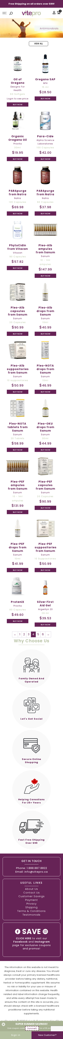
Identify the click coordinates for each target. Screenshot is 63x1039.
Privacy (31, 903)
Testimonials (32, 914)
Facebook (20, 941)
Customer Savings (31, 896)
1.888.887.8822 (37, 868)
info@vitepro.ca (36, 872)
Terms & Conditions (31, 911)
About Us (31, 889)
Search (11, 14)
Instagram (42, 941)
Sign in (15, 1035)
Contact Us (31, 892)
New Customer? (47, 1035)
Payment (31, 900)
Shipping (31, 907)
